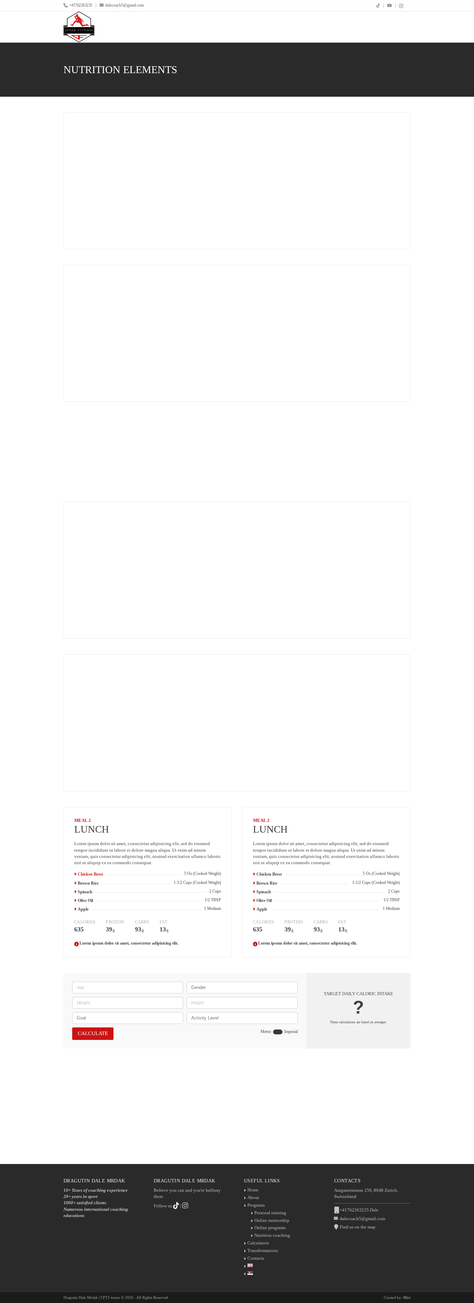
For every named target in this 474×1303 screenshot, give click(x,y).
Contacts (255, 1258)
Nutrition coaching (272, 1235)
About (253, 1197)
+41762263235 (80, 5)
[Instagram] (401, 6)
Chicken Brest (90, 874)
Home (253, 1189)
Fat (182, 228)
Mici (406, 1297)
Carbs (160, 228)
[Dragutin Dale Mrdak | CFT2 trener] (79, 26)
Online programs (270, 1227)
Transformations (262, 1250)
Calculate (93, 1033)
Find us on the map (357, 1227)
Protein (133, 228)
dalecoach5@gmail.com (124, 5)
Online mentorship (271, 1220)
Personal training (270, 1212)
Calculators (258, 1242)
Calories (102, 228)
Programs (256, 1205)
